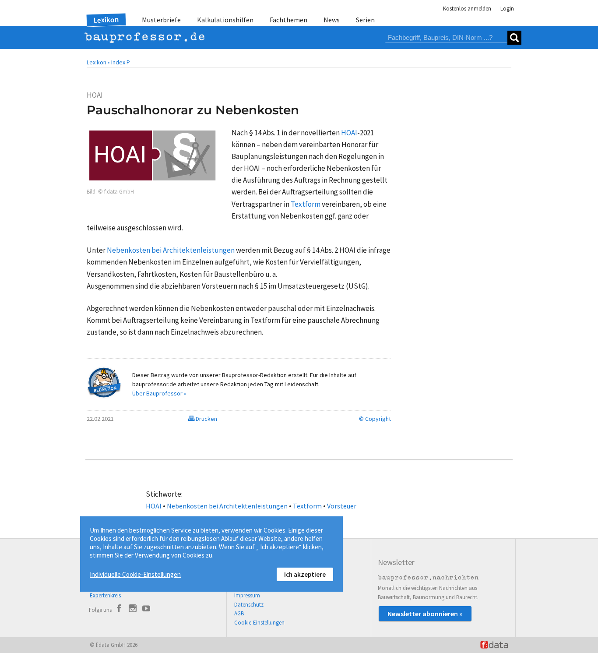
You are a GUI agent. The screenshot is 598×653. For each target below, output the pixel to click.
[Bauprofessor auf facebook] (119, 609)
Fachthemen (288, 19)
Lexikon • (98, 62)
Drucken (205, 419)
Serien (365, 19)
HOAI (154, 505)
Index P (120, 62)
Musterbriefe (161, 19)
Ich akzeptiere (305, 574)
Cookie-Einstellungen (259, 622)
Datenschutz (249, 604)
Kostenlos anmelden (467, 8)
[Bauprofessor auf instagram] (132, 609)
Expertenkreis (105, 595)
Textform (307, 505)
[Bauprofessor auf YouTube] (146, 609)
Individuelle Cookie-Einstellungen (135, 574)
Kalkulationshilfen (225, 19)
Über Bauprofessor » (159, 393)
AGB (239, 613)
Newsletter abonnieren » (425, 613)
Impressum (247, 595)
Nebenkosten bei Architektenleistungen (227, 505)
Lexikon (106, 19)
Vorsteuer (341, 505)
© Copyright (375, 419)
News (332, 19)
